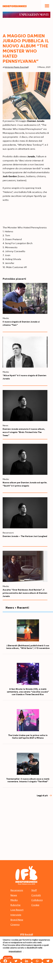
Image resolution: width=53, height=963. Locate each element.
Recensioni (16, 890)
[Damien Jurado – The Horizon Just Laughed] (25, 512)
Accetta (7, 958)
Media (14, 900)
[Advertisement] (26, 831)
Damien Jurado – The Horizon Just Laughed (25, 536)
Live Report (16, 910)
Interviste (15, 915)
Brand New (16, 920)
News (13, 895)
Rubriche (15, 905)
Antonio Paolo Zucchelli (16, 67)
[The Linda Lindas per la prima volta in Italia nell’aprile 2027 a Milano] (28, 720)
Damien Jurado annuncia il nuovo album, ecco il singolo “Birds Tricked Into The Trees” (24, 432)
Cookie (35, 905)
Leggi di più (42, 796)
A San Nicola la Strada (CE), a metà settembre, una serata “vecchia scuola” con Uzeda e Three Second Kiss (28, 691)
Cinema (14, 925)
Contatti (36, 895)
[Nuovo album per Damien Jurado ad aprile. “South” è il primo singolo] (25, 459)
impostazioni (15, 951)
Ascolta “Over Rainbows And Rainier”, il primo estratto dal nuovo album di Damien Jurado (25, 593)
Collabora (37, 900)
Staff (34, 890)
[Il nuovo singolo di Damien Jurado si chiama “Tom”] (25, 298)
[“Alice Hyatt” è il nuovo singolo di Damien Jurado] (25, 352)
